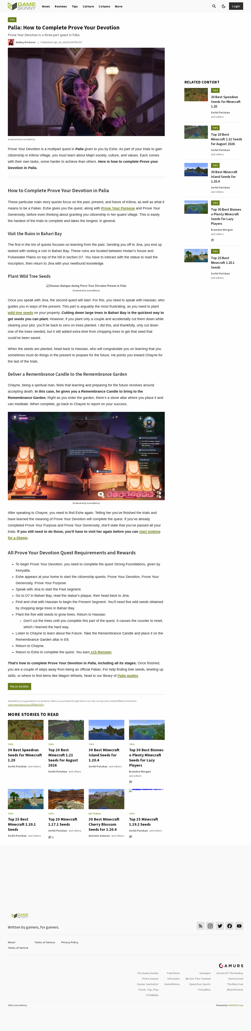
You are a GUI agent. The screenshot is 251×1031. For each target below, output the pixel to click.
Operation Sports (200, 984)
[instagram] (210, 926)
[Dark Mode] (223, 6)
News (46, 6)
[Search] (214, 6)
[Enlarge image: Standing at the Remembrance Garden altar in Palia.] (160, 417)
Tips (75, 6)
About (11, 942)
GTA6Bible (152, 995)
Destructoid (235, 978)
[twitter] (220, 926)
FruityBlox (204, 989)
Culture (88, 6)
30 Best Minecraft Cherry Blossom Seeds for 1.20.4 (104, 824)
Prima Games (150, 978)
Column (104, 6)
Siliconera (173, 978)
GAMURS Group (235, 1005)
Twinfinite (173, 973)
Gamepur (205, 973)
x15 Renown (100, 652)
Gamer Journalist (147, 984)
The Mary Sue (235, 984)
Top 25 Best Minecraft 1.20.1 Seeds (22, 824)
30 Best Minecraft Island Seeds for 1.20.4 (104, 754)
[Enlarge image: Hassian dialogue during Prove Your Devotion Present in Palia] (160, 289)
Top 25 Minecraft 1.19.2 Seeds (143, 822)
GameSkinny (172, 984)
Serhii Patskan (17, 766)
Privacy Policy (69, 942)
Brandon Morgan (140, 771)
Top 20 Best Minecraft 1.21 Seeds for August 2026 (63, 757)
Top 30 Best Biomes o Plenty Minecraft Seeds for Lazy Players (146, 757)
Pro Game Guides (148, 973)
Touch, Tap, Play (148, 989)
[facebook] (230, 926)
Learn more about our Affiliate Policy (26, 704)
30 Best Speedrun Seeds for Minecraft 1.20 (25, 754)
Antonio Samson (99, 835)
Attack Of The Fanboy (229, 973)
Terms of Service (45, 942)
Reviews (61, 6)
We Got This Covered (198, 978)
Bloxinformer (235, 989)
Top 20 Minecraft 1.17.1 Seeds (62, 822)
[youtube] (239, 926)
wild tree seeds (20, 313)
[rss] (201, 926)
